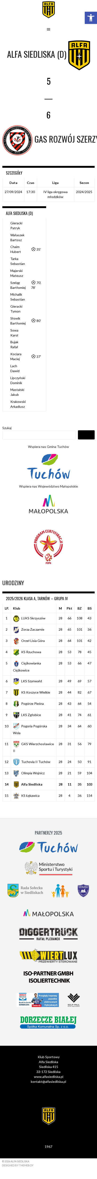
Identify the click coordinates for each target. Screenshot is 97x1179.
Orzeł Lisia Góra (33, 641)
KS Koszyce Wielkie (35, 692)
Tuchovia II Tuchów (35, 762)
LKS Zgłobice (31, 715)
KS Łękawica (30, 795)
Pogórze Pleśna (32, 704)
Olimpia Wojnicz (32, 773)
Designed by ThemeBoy (17, 1165)
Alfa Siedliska (31, 784)
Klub (16, 608)
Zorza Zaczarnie (32, 629)
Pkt (69, 608)
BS (90, 608)
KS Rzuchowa (31, 652)
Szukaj (7, 428)
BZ (79, 608)
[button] (91, 18)
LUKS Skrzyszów (33, 618)
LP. (7, 608)
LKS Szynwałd (31, 681)
